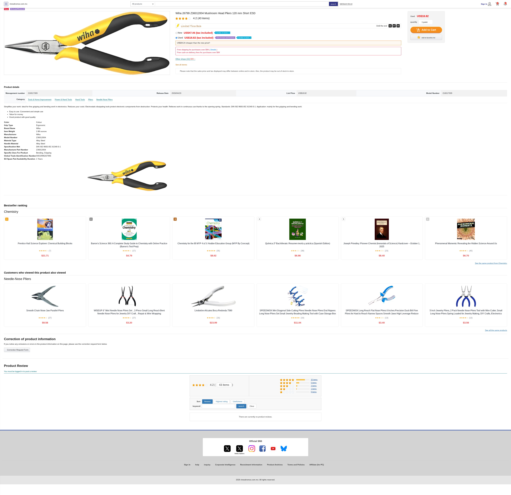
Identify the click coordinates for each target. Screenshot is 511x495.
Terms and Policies (296, 465)
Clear (252, 406)
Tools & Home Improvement (39, 99)
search (333, 4)
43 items (224, 384)
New (203, 32)
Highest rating (222, 401)
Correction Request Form (17, 350)
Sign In (484, 4)
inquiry (207, 465)
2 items (314, 386)
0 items (314, 392)
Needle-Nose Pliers (104, 99)
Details (213, 50)
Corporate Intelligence (225, 465)
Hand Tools (80, 99)
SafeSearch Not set (346, 4)
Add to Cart (428, 29)
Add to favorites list (428, 38)
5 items (314, 383)
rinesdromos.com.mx (18, 4)
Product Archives (275, 465)
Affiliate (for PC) (316, 465)
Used (214, 37)
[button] (505, 3)
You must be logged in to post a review (20, 371)
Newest (207, 401)
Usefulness (237, 401)
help (197, 465)
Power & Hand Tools (63, 99)
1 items (314, 389)
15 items (314, 380)
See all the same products (496, 330)
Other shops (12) (185, 59)
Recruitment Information (251, 465)
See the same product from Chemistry (491, 263)
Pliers (90, 99)
